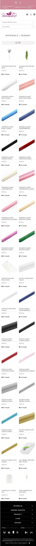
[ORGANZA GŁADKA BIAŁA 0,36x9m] (9, 85)
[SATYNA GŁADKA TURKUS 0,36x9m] (9, 418)
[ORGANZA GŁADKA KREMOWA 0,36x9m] (27, 206)
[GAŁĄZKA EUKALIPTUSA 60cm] (9, 54)
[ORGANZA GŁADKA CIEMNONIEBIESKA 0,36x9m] (27, 115)
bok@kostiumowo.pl (20, 7)
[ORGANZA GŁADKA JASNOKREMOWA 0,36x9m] (9, 176)
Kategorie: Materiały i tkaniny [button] (9, 22)
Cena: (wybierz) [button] (6, 26)
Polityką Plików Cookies (7, 540)
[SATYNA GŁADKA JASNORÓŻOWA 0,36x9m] (27, 357)
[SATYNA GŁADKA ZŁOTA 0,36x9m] (9, 448)
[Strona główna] (9, 14)
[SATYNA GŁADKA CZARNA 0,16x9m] (9, 327)
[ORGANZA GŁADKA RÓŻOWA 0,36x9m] (9, 236)
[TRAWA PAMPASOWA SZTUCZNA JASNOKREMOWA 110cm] (27, 479)
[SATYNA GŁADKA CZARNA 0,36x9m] (27, 327)
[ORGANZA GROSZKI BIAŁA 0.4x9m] (9, 266)
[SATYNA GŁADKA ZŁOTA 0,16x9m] (27, 418)
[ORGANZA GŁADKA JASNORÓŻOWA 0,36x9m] (9, 206)
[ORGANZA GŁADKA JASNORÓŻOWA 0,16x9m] (27, 176)
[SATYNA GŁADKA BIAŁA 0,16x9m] (27, 266)
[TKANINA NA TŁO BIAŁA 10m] (9, 479)
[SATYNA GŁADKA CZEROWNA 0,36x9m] (9, 357)
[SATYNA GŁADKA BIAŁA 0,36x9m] (9, 297)
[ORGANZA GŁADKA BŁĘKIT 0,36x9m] (9, 115)
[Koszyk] (27, 14)
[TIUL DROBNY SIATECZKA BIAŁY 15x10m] (27, 448)
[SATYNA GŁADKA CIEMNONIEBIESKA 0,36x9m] (27, 297)
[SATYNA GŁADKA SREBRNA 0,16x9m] (9, 388)
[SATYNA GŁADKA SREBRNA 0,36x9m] (27, 388)
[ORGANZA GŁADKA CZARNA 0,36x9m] (9, 145)
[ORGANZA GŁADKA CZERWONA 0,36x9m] (27, 145)
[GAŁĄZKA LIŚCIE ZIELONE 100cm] (27, 54)
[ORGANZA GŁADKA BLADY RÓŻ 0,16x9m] (27, 85)
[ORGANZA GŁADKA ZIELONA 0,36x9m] (27, 236)
